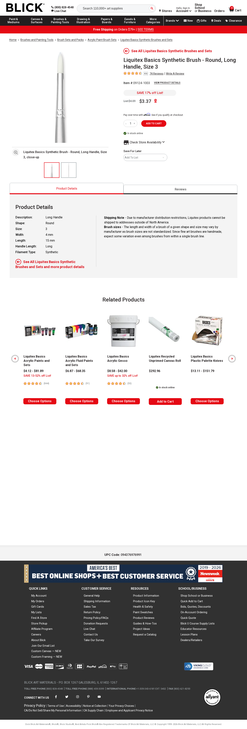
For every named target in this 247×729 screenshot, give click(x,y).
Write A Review (175, 73)
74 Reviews (156, 73)
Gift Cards (37, 606)
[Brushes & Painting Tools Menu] (60, 25)
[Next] (232, 359)
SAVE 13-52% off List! (37, 375)
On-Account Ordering (194, 612)
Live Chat (89, 629)
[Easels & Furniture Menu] (129, 25)
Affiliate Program (41, 629)
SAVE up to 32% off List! (122, 375)
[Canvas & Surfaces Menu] (36, 25)
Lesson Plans (189, 634)
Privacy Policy (34, 705)
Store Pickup (39, 623)
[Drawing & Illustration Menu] (83, 25)
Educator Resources (193, 629)
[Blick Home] (25, 8)
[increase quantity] (135, 123)
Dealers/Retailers (191, 640)
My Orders (37, 601)
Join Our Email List (43, 645)
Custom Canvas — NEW (46, 651)
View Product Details (167, 82)
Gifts (203, 20)
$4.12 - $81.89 (33, 371)
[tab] (67, 188)
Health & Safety (143, 606)
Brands (170, 20)
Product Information (146, 595)
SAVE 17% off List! (150, 93)
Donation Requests (96, 623)
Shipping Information (97, 601)
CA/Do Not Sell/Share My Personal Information (52, 710)
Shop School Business (203, 8)
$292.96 (154, 371)
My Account (39, 595)
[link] (58, 11)
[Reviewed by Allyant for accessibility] (212, 698)
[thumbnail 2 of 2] (68, 170)
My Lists (36, 612)
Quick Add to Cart (192, 601)
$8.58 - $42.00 (117, 371)
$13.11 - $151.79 (202, 371)
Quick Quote (188, 618)
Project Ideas (141, 629)
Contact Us (91, 634)
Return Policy (92, 612)
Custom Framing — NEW (46, 656)
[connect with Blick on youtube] (99, 699)
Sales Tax (90, 606)
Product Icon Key (144, 601)
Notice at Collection (95, 705)
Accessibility (73, 705)
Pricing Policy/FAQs (96, 618)
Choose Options (40, 401)
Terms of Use (55, 705)
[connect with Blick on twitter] (67, 699)
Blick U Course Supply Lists (198, 623)
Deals (217, 20)
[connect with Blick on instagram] (77, 699)
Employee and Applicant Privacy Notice (129, 710)
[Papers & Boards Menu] (106, 25)
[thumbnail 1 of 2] (51, 170)
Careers (36, 634)
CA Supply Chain (93, 710)
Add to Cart (165, 401)
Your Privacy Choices (121, 705)
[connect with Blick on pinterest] (88, 699)
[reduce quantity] (126, 123)
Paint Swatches (143, 612)
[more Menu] (153, 25)
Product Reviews (143, 618)
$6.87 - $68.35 (75, 371)
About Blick (38, 640)
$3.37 (145, 101)
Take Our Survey (94, 640)
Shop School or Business (197, 595)
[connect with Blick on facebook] (56, 699)
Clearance (235, 20)
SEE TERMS (146, 29)
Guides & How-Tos (145, 623)
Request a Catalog (144, 634)
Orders (219, 11)
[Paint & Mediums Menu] (13, 25)
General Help (92, 595)
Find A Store (39, 618)
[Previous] (15, 359)
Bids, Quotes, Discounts (196, 606)
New (190, 20)
